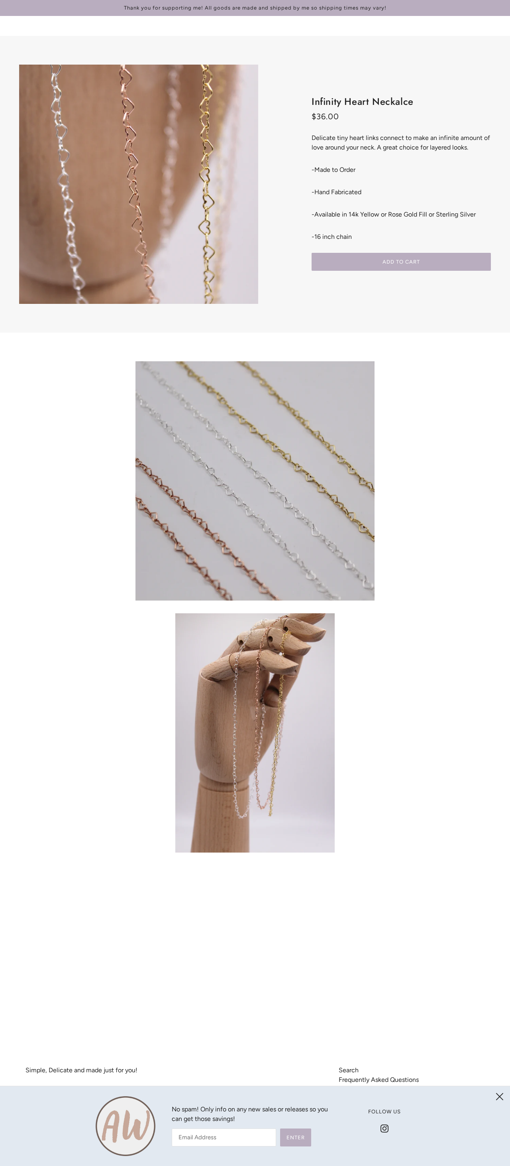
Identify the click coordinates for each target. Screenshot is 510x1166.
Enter (295, 1137)
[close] (500, 1097)
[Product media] (255, 481)
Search (349, 1070)
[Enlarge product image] (138, 184)
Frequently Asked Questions (379, 1079)
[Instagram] (384, 1128)
